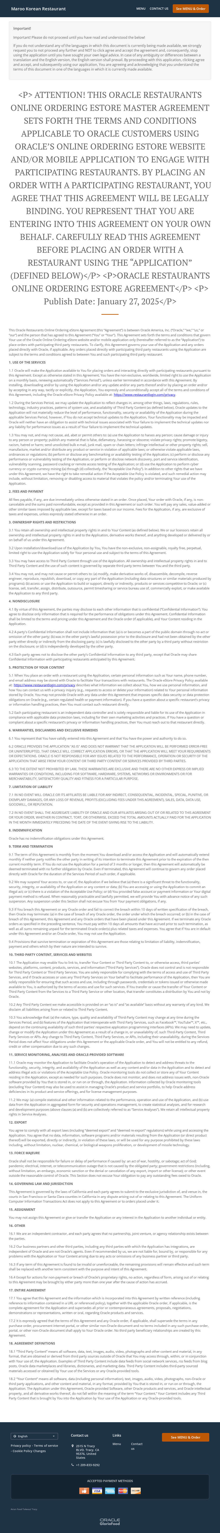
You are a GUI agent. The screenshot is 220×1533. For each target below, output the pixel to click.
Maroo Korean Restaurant (38, 9)
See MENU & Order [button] (190, 8)
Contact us (159, 8)
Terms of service (46, 1446)
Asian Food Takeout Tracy (24, 1509)
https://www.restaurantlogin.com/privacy (144, 394)
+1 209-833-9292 (88, 1465)
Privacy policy (21, 1446)
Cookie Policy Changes (29, 1451)
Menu (140, 8)
